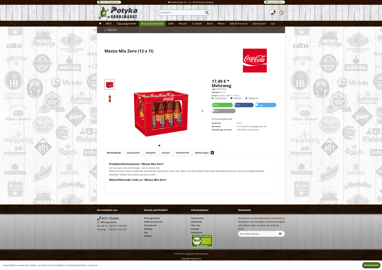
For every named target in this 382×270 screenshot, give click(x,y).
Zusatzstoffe (133, 152)
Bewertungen (204, 152)
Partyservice (150, 225)
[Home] (100, 23)
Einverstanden (371, 265)
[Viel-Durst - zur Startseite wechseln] (118, 12)
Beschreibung (114, 152)
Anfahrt (148, 235)
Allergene (150, 152)
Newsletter (196, 221)
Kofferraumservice (153, 221)
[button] (222, 105)
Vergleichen (220, 98)
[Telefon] (272, 13)
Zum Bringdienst (110, 2)
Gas (146, 232)
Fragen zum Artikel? (121, 183)
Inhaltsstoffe (182, 152)
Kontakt (195, 228)
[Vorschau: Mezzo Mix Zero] (109, 84)
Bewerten (253, 98)
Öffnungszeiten (152, 218)
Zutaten (166, 152)
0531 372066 (110, 218)
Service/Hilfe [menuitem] (275, 2)
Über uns (195, 225)
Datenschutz (197, 218)
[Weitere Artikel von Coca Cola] (191, 60)
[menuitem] (272, 13)
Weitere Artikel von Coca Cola (126, 186)
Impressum (196, 232)
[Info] (281, 13)
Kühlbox (148, 228)
